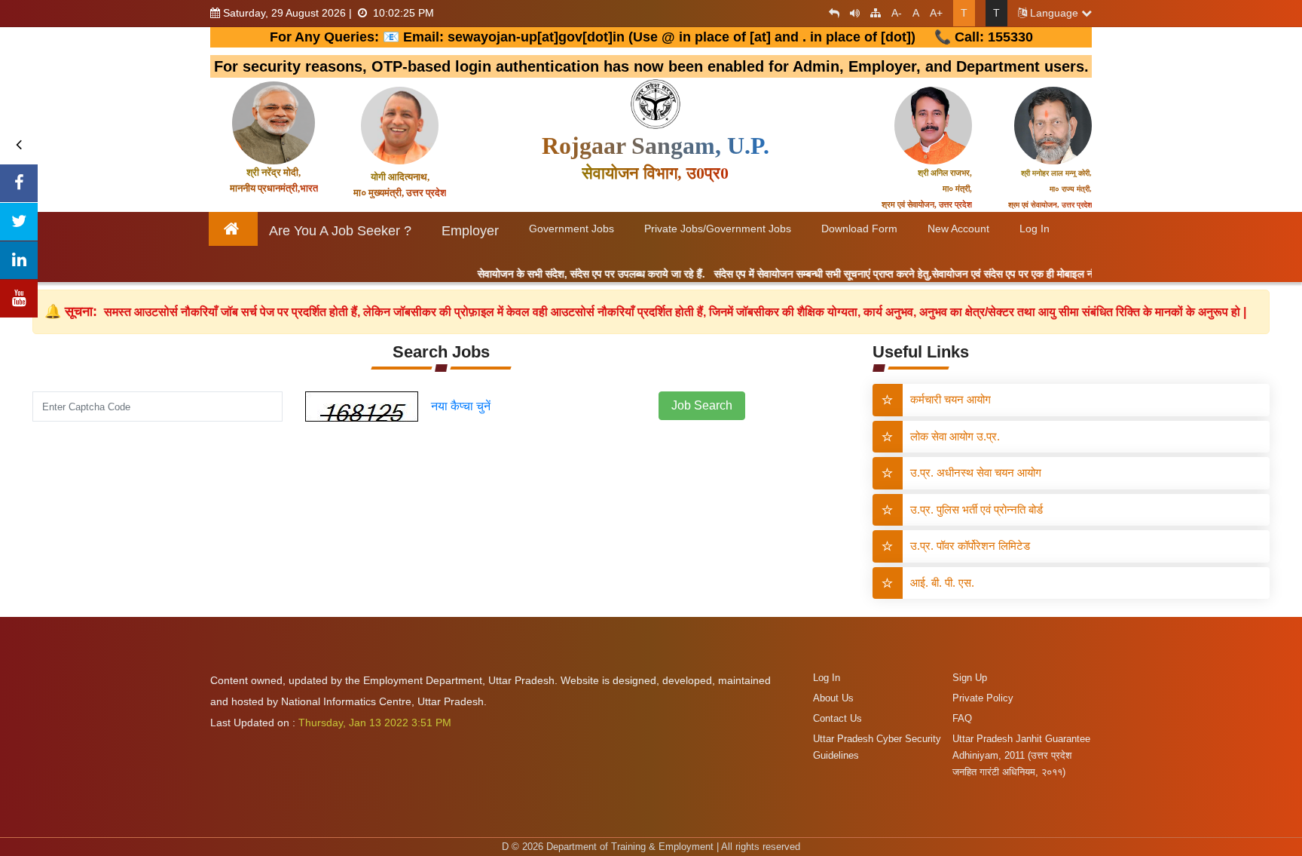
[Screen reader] (851, 13)
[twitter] (19, 222)
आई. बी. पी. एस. (942, 582)
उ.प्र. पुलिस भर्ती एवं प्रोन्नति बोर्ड (976, 509)
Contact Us (837, 718)
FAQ (962, 718)
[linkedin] (19, 260)
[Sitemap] (872, 13)
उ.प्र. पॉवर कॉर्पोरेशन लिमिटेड (970, 545)
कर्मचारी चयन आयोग (950, 399)
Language (1054, 13)
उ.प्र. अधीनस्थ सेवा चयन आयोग (975, 472)
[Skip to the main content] (830, 13)
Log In (826, 677)
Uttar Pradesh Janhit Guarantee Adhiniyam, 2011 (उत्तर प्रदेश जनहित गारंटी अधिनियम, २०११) (1021, 755)
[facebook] (19, 183)
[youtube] (19, 299)
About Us (833, 698)
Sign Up (969, 677)
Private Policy (982, 698)
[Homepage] (234, 229)
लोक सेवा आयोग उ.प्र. (955, 436)
